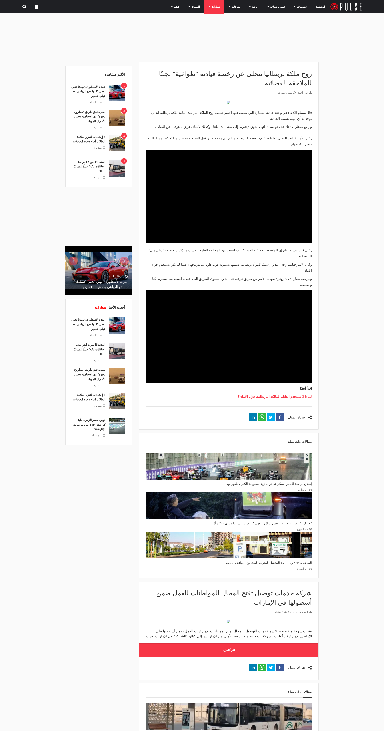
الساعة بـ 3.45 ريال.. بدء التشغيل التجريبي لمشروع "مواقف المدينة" (268, 562)
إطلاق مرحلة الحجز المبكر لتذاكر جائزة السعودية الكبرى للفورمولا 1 (268, 484)
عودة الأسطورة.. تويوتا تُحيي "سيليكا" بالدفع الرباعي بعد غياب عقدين (88, 91)
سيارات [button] (223, 6)
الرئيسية (321, 6)
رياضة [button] (259, 6)
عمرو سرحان (300, 611)
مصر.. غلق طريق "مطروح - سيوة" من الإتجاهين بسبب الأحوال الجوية (89, 116)
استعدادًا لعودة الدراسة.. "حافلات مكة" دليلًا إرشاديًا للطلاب (89, 166)
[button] (280, 417)
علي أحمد (303, 92)
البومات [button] (205, 6)
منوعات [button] (241, 6)
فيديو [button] (188, 6)
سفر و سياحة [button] (279, 6)
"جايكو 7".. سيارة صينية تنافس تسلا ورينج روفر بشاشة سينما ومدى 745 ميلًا (263, 523)
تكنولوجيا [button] (300, 6)
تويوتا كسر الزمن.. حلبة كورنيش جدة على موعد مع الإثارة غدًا (89, 424)
